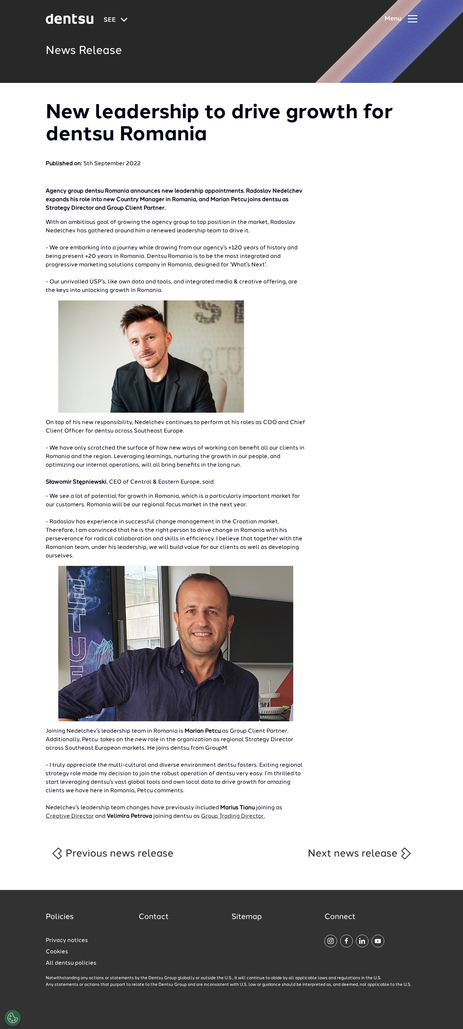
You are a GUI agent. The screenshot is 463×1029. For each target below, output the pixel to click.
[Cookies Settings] (12, 1018)
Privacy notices (67, 940)
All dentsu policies (71, 963)
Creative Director (70, 816)
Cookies (57, 952)
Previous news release (118, 854)
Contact (154, 917)
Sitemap (247, 917)
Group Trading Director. (233, 816)
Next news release (354, 854)
